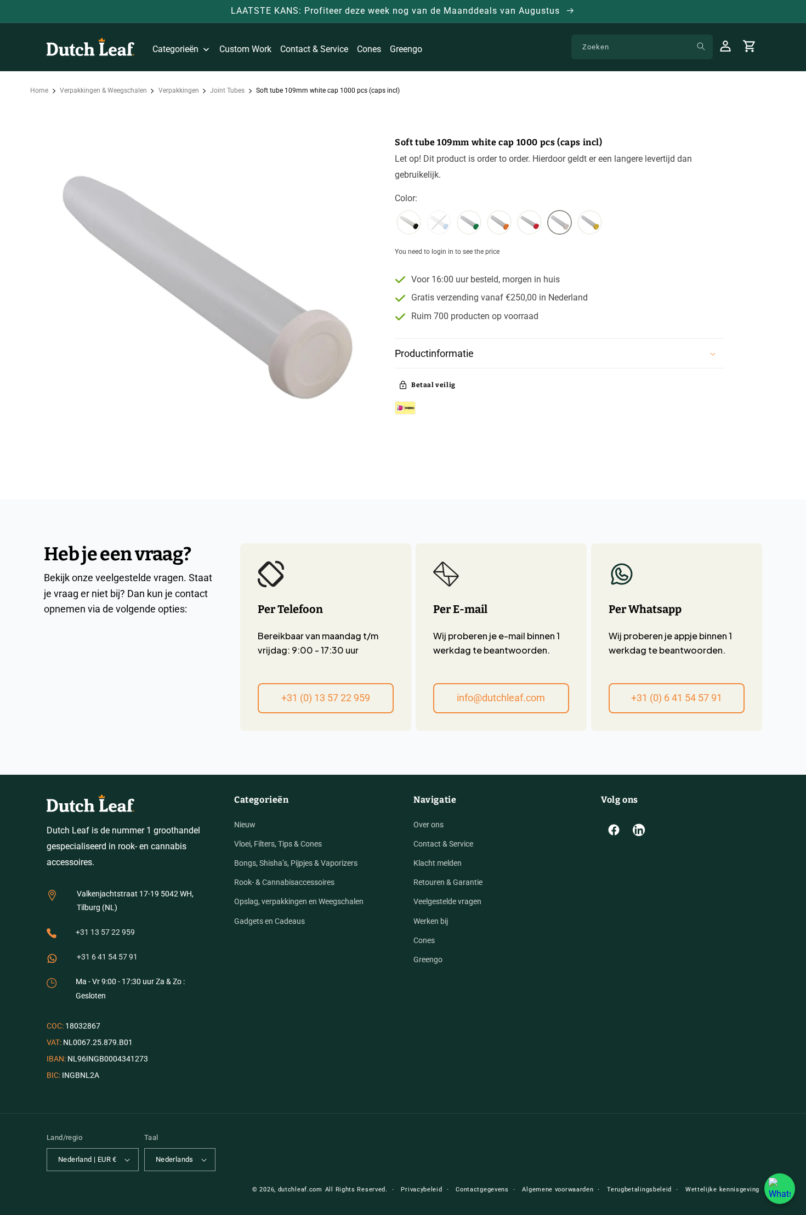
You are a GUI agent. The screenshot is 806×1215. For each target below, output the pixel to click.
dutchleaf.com (300, 1189)
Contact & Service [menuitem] (314, 49)
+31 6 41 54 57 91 (107, 956)
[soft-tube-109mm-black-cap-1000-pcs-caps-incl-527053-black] (409, 223)
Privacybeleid (421, 1189)
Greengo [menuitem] (406, 49)
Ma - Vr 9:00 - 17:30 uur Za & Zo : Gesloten (130, 988)
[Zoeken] (701, 47)
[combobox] (642, 47)
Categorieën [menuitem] (175, 49)
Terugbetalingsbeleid (639, 1189)
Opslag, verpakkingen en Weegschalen (299, 901)
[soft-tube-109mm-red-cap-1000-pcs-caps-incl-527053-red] (529, 223)
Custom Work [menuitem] (245, 49)
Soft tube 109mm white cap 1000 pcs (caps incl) (328, 90)
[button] (559, 353)
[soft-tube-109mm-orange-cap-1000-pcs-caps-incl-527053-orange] (499, 223)
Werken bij (430, 921)
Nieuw (245, 824)
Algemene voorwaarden (557, 1189)
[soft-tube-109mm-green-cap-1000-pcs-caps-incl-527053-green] (469, 223)
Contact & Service (443, 843)
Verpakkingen (178, 90)
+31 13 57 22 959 (105, 932)
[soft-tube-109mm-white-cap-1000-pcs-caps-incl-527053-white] (560, 223)
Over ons (428, 824)
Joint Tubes (227, 90)
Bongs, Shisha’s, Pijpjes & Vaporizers (295, 863)
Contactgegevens (482, 1189)
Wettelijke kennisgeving (722, 1189)
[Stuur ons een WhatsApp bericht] (779, 1188)
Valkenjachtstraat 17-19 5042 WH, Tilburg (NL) (135, 900)
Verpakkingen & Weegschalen (103, 90)
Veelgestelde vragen (447, 901)
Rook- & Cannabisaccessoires (284, 882)
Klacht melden (437, 863)
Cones (424, 940)
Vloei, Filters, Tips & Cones (278, 843)
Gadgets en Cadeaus (269, 921)
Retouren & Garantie (448, 882)
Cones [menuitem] (369, 49)
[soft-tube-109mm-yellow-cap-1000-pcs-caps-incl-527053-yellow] (590, 223)
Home (39, 90)
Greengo (427, 959)
